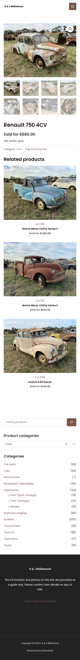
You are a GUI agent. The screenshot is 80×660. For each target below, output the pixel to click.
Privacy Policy (34, 650)
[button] (70, 29)
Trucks (8, 545)
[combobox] (40, 444)
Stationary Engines (15, 513)
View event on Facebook (40, 601)
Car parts (10, 464)
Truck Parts (11, 539)
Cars (7, 471)
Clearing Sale (39, 149)
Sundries (9, 519)
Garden (15, 506)
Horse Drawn (12, 477)
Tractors (9, 532)
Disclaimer (47, 650)
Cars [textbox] (36, 444)
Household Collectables (19, 483)
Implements (11, 490)
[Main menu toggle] (72, 6)
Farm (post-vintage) (23, 495)
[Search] (71, 422)
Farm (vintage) (20, 501)
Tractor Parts (12, 526)
